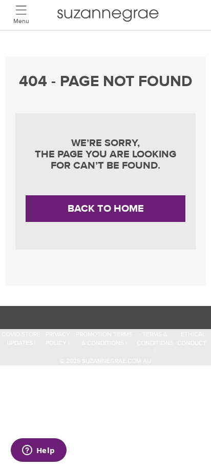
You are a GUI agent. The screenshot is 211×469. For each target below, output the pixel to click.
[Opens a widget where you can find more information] (38, 451)
